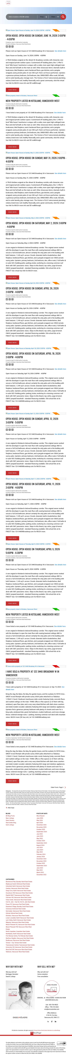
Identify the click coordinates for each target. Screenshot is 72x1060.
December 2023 (41, 859)
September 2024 (42, 843)
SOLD (65, 12)
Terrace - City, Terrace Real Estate (13, 803)
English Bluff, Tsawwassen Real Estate (18, 895)
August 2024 (40, 845)
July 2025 (40, 834)
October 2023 (41, 863)
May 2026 (40, 820)
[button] (48, 1021)
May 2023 (40, 870)
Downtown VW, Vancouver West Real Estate (49, 792)
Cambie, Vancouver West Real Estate (14, 792)
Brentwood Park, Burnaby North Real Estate (21, 791)
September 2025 (42, 832)
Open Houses (10, 820)
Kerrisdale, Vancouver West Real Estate (14, 797)
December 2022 (41, 874)
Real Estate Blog (11, 822)
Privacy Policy (37, 1030)
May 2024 (40, 852)
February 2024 (41, 854)
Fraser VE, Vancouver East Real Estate (22, 795)
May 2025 (40, 838)
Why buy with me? (11, 972)
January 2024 (41, 856)
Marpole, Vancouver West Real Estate (42, 798)
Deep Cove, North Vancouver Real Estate (30, 792)
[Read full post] (36, 31)
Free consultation (42, 976)
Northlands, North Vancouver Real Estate (18, 934)
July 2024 (40, 847)
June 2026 (40, 818)
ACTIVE (58, 12)
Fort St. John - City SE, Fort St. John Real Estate (20, 902)
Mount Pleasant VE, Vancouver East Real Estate (20, 924)
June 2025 (40, 836)
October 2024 (41, 841)
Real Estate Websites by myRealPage (50, 1030)
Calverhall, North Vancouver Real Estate (56, 791)
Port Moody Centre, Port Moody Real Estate (18, 801)
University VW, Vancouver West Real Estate (51, 803)
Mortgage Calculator (12, 974)
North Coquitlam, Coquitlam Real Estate (41, 800)
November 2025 (41, 827)
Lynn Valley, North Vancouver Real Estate (25, 798)
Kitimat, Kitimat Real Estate (29, 797)
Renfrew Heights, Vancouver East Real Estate (37, 801)
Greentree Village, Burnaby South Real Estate (40, 795)
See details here (60, 51)
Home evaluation (42, 974)
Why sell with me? (43, 972)
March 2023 (40, 872)
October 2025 (41, 829)
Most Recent (40, 816)
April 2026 (40, 822)
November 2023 (41, 861)
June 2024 (40, 850)
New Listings (10, 818)
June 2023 (40, 868)
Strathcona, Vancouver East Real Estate (56, 801)
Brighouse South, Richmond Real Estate (39, 791)
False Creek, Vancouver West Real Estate (44, 794)
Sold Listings (10, 825)
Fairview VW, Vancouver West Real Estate (26, 794)
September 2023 (42, 865)
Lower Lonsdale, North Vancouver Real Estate (20, 918)
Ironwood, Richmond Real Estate (57, 795)
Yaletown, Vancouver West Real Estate (28, 804)
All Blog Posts (10, 816)
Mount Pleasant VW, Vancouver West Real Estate (21, 800)
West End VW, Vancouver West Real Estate (19, 949)
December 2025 (41, 825)
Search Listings (10, 976)
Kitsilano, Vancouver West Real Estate (21, 44)
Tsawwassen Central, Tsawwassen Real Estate (31, 803)
